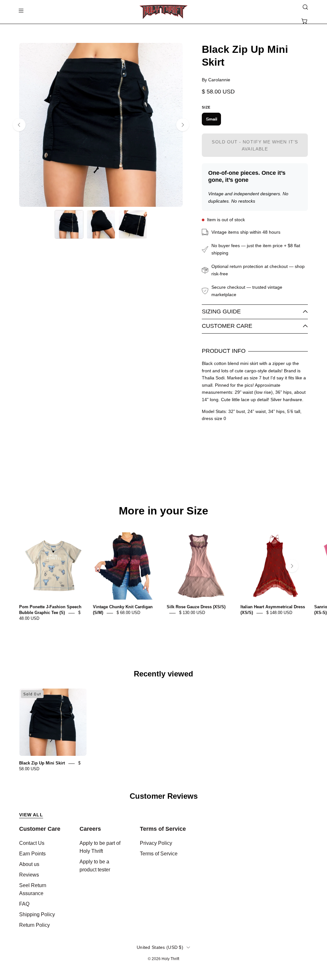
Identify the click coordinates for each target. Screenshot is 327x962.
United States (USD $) (160, 947)
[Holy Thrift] (163, 12)
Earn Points (32, 853)
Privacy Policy (156, 843)
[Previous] (19, 124)
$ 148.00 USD (279, 612)
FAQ (24, 904)
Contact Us (31, 843)
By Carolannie (216, 79)
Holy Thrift (170, 959)
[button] (304, 7)
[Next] (182, 124)
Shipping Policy (37, 914)
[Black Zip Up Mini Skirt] (69, 224)
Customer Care (227, 326)
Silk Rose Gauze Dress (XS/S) (196, 607)
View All (31, 814)
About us (29, 864)
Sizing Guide (221, 311)
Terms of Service (163, 829)
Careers (90, 829)
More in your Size (163, 510)
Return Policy (34, 925)
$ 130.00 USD (192, 612)
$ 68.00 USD (128, 612)
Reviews (29, 874)
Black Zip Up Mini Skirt (42, 763)
